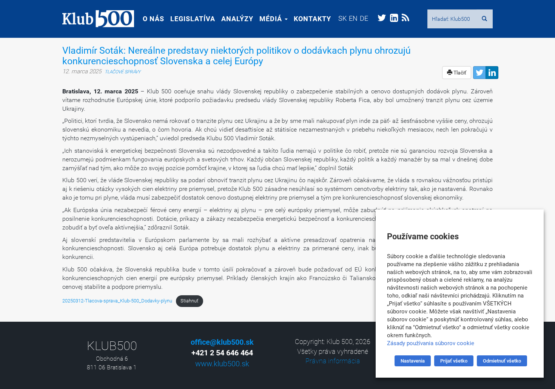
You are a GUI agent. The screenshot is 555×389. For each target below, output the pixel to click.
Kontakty (312, 19)
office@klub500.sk (222, 342)
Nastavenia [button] (413, 361)
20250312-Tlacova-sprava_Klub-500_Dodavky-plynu (117, 301)
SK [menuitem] (342, 18)
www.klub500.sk (222, 363)
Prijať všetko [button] (453, 361)
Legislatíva (192, 19)
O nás (153, 19)
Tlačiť (459, 73)
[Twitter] (479, 72)
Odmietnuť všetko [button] (502, 361)
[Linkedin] (492, 72)
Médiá (271, 19)
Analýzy (237, 19)
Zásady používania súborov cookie (430, 343)
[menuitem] (342, 18)
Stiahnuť (189, 301)
